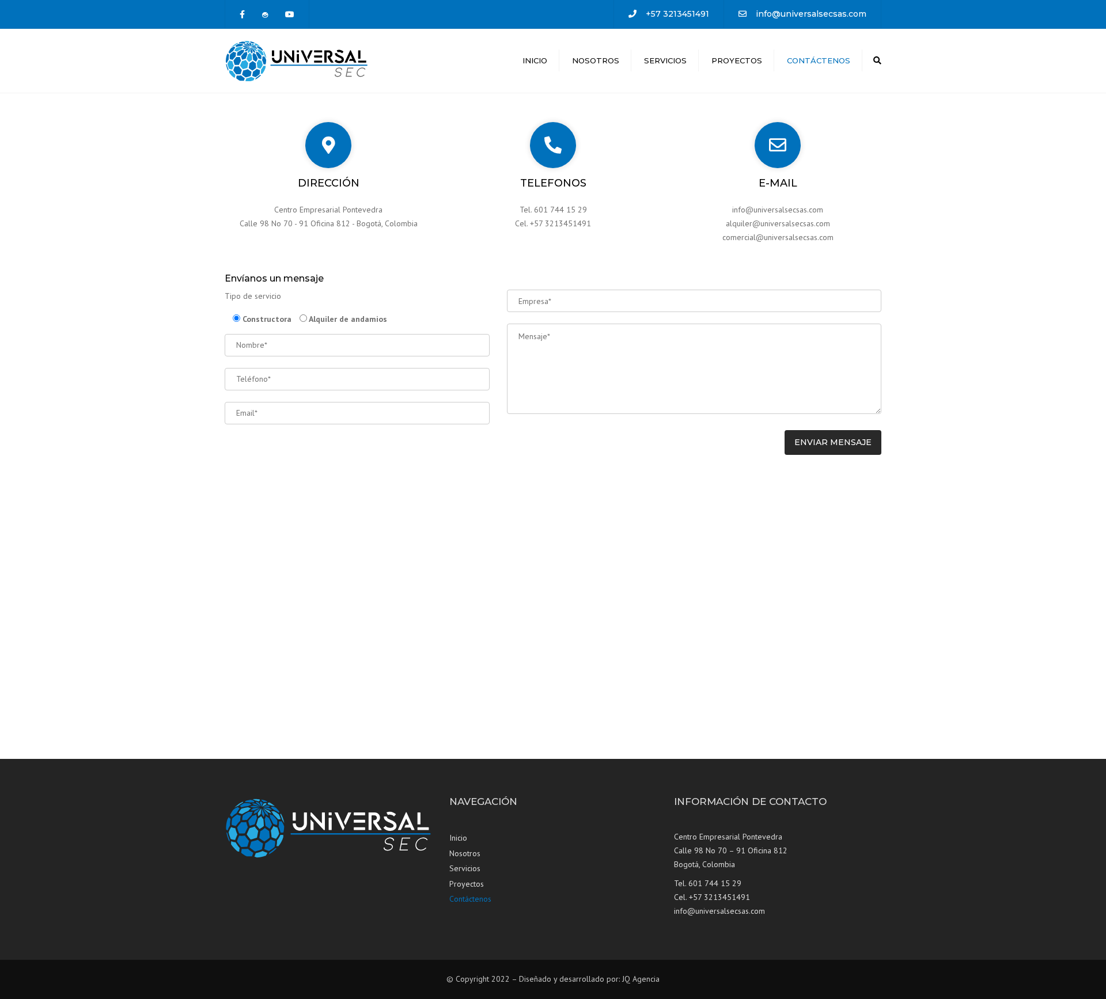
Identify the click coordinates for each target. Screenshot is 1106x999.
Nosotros (595, 60)
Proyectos (736, 60)
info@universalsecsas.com (811, 14)
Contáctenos (818, 60)
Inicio (534, 60)
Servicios (665, 60)
